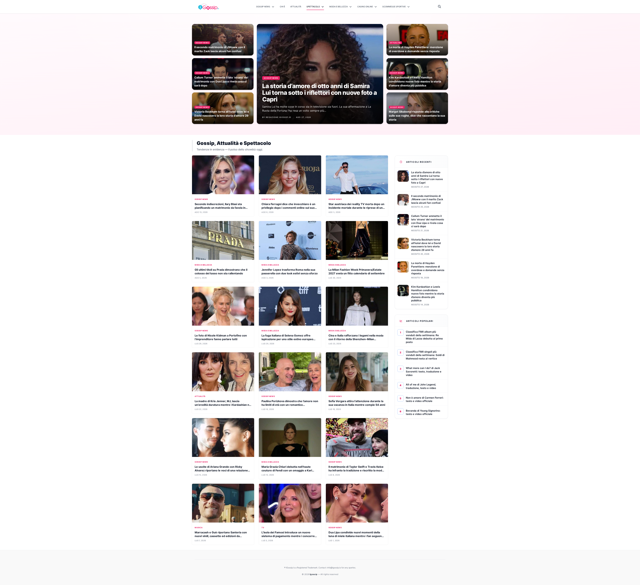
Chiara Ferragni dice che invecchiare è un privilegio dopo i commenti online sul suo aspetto (288, 207)
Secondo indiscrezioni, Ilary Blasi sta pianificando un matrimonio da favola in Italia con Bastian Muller (220, 207)
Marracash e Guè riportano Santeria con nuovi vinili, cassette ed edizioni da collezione (221, 536)
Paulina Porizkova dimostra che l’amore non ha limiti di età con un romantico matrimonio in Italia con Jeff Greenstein (290, 404)
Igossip (314, 574)
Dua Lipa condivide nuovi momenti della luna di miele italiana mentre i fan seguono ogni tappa (355, 536)
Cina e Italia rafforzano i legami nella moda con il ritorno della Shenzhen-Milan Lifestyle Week (355, 339)
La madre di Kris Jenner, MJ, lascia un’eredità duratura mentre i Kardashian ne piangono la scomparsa (223, 404)
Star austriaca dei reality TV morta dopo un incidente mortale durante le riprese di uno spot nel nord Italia (356, 207)
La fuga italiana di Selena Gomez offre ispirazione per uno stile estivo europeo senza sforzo (287, 339)
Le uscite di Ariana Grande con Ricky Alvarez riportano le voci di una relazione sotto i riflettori (221, 470)
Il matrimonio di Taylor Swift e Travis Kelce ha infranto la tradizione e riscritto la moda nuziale (356, 470)
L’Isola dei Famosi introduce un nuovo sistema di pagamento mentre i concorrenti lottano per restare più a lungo (290, 536)
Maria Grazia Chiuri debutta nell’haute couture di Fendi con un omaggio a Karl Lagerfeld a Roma (287, 470)
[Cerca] (439, 6)
